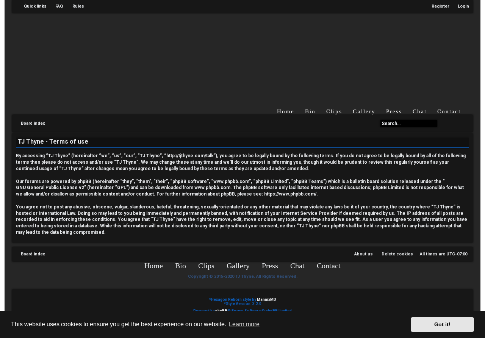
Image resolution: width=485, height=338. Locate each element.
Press (394, 111)
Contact (449, 111)
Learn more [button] (244, 324)
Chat (420, 111)
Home (285, 111)
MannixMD (266, 299)
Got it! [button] (442, 324)
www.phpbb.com (212, 187)
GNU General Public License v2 (50, 187)
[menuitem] (55, 6)
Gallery (364, 111)
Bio (310, 111)
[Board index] (250, 54)
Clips (334, 111)
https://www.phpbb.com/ (290, 194)
